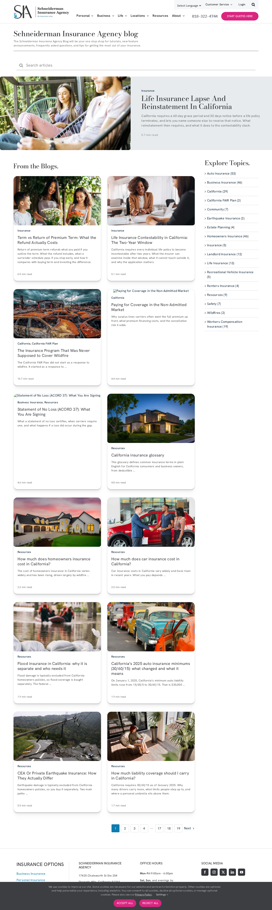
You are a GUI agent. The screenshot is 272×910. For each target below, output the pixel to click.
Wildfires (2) (216, 313)
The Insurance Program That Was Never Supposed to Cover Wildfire (54, 353)
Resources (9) (217, 295)
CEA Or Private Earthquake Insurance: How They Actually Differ (57, 776)
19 (178, 828)
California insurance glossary (137, 455)
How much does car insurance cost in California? (145, 562)
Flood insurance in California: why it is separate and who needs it (52, 666)
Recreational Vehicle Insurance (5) (230, 274)
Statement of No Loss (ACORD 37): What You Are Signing (54, 412)
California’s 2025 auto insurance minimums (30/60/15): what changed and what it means (150, 668)
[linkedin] (232, 872)
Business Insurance (30, 402)
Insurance (148, 90)
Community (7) (217, 209)
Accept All (125, 903)
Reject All (150, 903)
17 (159, 828)
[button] (253, 4)
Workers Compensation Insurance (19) (224, 324)
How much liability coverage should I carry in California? (150, 776)
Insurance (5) (216, 245)
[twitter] (223, 872)
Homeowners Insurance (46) (228, 236)
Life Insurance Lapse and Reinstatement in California (186, 102)
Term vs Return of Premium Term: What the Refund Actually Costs (57, 240)
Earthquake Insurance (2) (226, 218)
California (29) (217, 191)
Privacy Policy (143, 894)
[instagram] (214, 872)
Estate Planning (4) (221, 227)
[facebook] (204, 872)
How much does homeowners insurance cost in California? (54, 562)
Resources (51, 402)
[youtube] (241, 872)
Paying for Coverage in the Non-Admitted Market (149, 307)
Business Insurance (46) (224, 183)
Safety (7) (214, 304)
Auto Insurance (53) (221, 174)
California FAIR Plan (45, 344)
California (24, 344)
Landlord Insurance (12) (224, 254)
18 (169, 828)
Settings (161, 894)
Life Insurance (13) (220, 263)
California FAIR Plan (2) (224, 200)
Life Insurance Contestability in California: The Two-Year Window (149, 240)
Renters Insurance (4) (223, 286)
